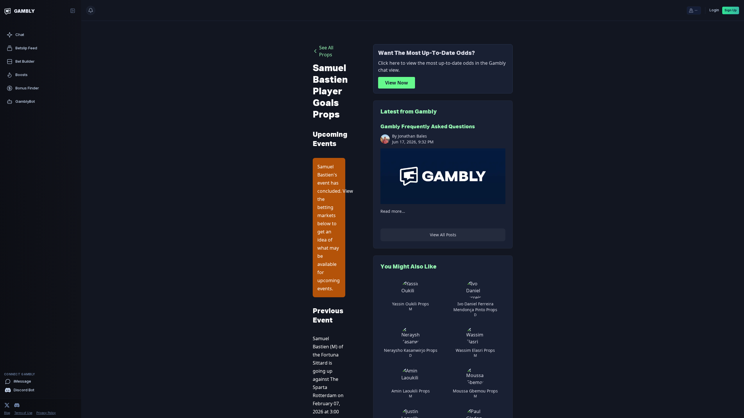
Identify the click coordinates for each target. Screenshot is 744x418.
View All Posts (443, 234)
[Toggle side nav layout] (72, 10)
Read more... (392, 211)
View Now (396, 83)
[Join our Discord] (17, 405)
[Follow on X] (7, 405)
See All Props (326, 51)
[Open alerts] (90, 10)
